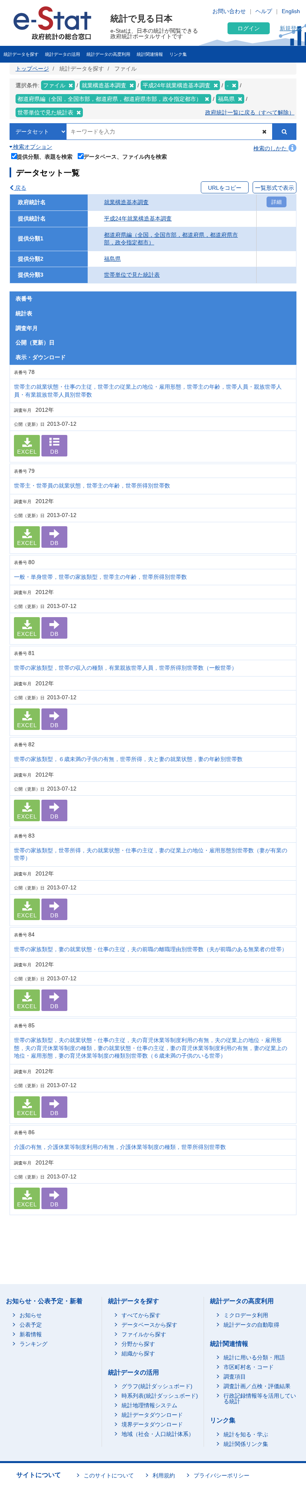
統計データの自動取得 (251, 1325)
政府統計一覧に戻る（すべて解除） (249, 112)
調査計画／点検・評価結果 (257, 1386)
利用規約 (164, 1475)
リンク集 (178, 54)
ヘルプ (263, 11)
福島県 (112, 259)
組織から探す (138, 1353)
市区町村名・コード (249, 1367)
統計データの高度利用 (108, 54)
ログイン (248, 28)
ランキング (33, 1344)
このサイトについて (109, 1475)
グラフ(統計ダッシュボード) (157, 1386)
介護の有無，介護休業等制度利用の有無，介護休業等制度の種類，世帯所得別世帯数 (120, 1147)
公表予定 (31, 1325)
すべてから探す (141, 1315)
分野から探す (138, 1344)
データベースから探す (149, 1325)
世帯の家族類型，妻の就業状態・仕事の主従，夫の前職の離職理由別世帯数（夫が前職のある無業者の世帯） (150, 949)
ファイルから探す (144, 1334)
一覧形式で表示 (274, 188)
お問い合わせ (229, 11)
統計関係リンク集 (246, 1444)
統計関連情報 (150, 54)
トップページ (32, 68)
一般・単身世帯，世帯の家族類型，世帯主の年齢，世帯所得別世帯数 (100, 577)
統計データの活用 (62, 54)
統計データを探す (21, 54)
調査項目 (235, 1376)
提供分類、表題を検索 (45, 156)
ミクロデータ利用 (246, 1315)
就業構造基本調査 (126, 202)
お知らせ (31, 1315)
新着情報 (31, 1334)
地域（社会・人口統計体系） (158, 1434)
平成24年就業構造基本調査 (138, 218)
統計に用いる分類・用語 (254, 1357)
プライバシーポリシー (221, 1475)
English (291, 11)
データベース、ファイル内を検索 (125, 156)
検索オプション (32, 146)
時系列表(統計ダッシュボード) (160, 1395)
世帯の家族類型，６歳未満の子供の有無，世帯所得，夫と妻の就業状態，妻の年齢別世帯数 (128, 759)
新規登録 (291, 28)
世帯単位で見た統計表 (132, 274)
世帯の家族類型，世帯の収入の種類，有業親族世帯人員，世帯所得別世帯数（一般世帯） (125, 668)
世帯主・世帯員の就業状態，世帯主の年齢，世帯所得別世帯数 (92, 485)
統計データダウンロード (152, 1415)
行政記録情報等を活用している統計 (260, 1398)
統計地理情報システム (149, 1405)
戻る (20, 188)
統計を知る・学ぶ (246, 1434)
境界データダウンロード (152, 1424)
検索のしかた (270, 148)
